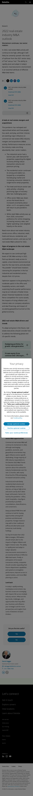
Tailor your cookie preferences (16, 433)
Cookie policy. (17, 418)
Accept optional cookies (16, 424)
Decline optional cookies (16, 428)
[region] (16, 398)
